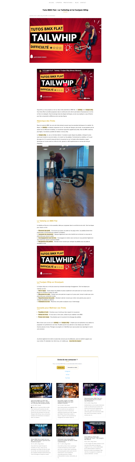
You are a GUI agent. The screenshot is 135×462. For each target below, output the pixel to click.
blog (41, 15)
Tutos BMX (45, 15)
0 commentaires (51, 15)
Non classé (67, 405)
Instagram (67, 371)
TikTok (67, 374)
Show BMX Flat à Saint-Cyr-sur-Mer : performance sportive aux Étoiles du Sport (40, 440)
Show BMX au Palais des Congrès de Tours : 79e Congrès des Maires (94, 438)
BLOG (77, 2)
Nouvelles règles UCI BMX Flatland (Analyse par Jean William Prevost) (65, 402)
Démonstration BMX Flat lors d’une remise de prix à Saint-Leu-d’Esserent (93, 399)
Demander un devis (72, 367)
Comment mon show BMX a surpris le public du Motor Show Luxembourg (67, 440)
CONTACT (83, 2)
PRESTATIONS (67, 2)
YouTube (67, 378)
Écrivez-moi (61, 367)
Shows (39, 405)
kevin (32, 15)
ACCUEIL (51, 2)
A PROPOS (59, 2)
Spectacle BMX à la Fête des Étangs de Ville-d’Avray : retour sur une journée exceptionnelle (40, 402)
